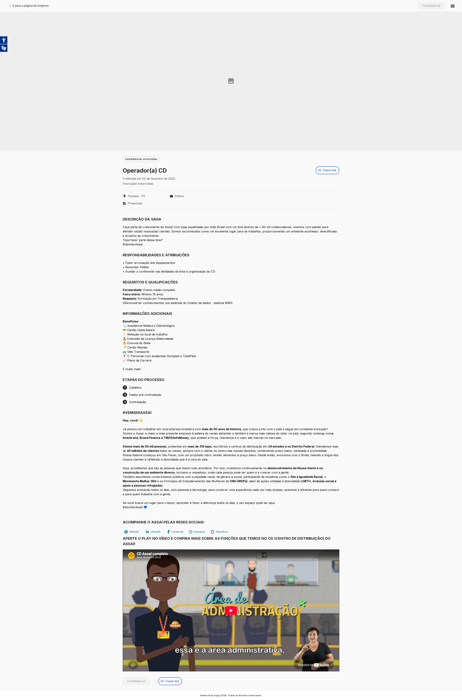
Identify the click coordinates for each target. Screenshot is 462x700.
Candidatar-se (431, 5)
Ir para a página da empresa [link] (31, 5)
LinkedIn (155, 531)
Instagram (199, 531)
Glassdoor (222, 531)
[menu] (452, 5)
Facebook (177, 531)
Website (134, 531)
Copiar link (329, 170)
